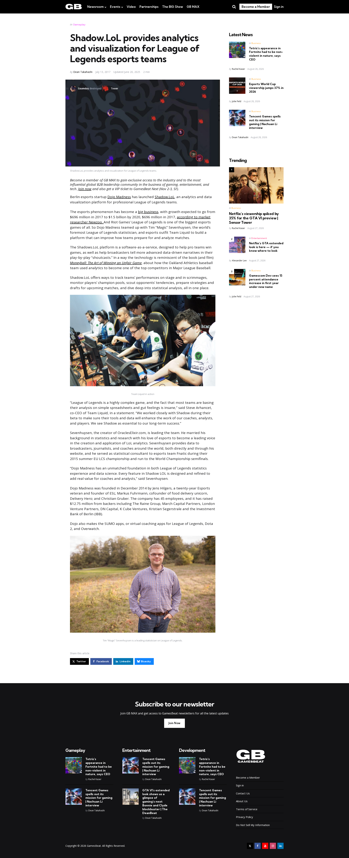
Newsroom (95, 7)
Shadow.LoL (164, 196)
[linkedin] (280, 846)
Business (256, 43)
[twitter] (250, 846)
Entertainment (259, 238)
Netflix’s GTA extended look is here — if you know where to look (266, 247)
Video (131, 7)
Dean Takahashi (82, 72)
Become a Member (256, 7)
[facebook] (257, 846)
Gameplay (79, 24)
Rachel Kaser (238, 69)
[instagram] (273, 846)
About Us (242, 801)
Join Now (174, 723)
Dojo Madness (119, 196)
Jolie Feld (236, 101)
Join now (84, 188)
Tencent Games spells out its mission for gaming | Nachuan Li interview (265, 121)
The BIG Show (172, 7)
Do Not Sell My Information (253, 825)
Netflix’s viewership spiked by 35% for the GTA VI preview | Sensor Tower (254, 218)
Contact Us (243, 793)
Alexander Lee (239, 260)
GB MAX (193, 7)
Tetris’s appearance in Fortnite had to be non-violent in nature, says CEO (266, 53)
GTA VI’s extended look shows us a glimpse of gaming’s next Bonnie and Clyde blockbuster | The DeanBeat (156, 801)
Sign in (279, 7)
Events (115, 7)
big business (148, 211)
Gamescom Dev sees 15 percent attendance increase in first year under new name (265, 281)
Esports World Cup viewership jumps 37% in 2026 (266, 87)
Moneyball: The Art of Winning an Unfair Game (106, 262)
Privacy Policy (244, 817)
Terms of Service (246, 809)
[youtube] (265, 846)
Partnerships (149, 7)
